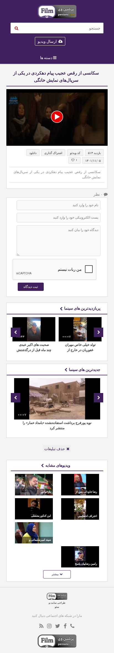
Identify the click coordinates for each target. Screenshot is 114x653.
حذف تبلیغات (54, 449)
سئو (57, 606)
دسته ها (46, 57)
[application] (57, 117)
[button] (57, 117)
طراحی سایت (57, 602)
